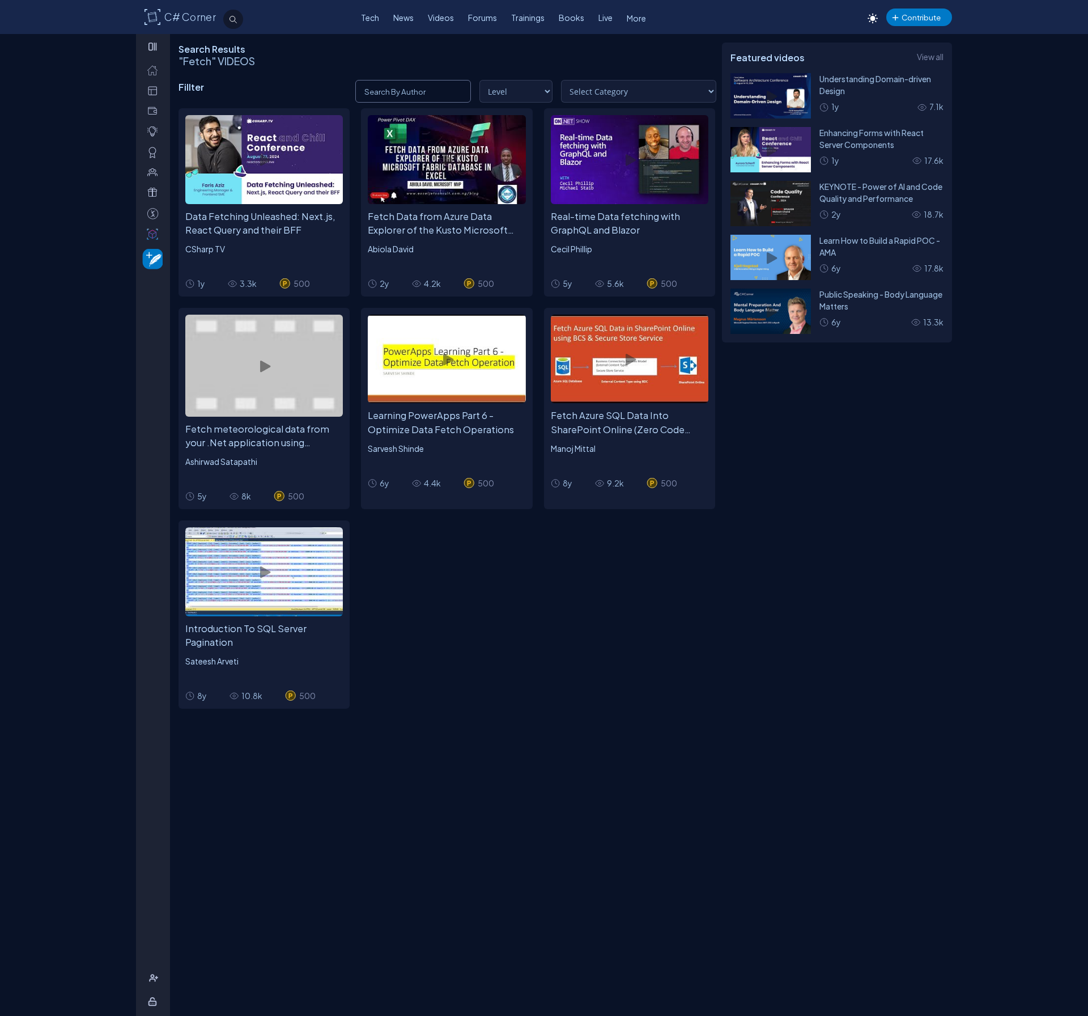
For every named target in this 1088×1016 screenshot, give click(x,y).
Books (571, 17)
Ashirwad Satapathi (221, 461)
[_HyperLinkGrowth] (150, 258)
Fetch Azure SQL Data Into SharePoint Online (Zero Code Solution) (618, 423)
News (403, 17)
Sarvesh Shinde (396, 448)
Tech (370, 17)
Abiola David (391, 249)
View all (930, 57)
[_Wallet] (155, 111)
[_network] (155, 172)
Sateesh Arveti (212, 661)
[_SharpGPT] (155, 233)
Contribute (921, 17)
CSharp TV (205, 249)
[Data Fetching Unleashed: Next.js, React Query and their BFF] (264, 159)
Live (605, 17)
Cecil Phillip (571, 249)
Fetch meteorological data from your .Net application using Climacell (257, 436)
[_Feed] (155, 70)
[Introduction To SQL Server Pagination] (264, 571)
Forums (482, 17)
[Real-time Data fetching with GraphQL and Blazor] (629, 159)
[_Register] (155, 978)
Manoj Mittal (573, 448)
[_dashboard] (155, 90)
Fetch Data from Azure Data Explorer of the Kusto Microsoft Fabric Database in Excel (438, 224)
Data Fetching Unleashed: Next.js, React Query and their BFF (260, 223)
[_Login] (154, 1001)
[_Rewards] (155, 213)
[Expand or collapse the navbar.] (154, 46)
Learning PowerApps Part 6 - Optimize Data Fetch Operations (441, 422)
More (636, 18)
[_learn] (155, 131)
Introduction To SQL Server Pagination (246, 636)
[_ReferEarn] (155, 192)
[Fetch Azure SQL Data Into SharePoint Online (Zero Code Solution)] (629, 359)
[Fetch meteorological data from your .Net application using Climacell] (264, 366)
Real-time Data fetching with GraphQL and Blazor (615, 223)
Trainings (528, 17)
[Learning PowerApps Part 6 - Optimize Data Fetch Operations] (446, 359)
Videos (441, 17)
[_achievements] (155, 152)
